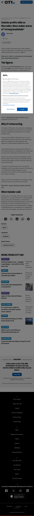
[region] (17, 92)
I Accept (22, 109)
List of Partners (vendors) (9, 105)
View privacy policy (14, 93)
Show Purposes (11, 109)
